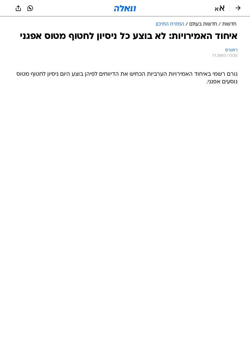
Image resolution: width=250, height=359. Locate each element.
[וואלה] (125, 8)
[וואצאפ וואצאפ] (30, 8)
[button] (219, 8)
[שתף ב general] (18, 8)
